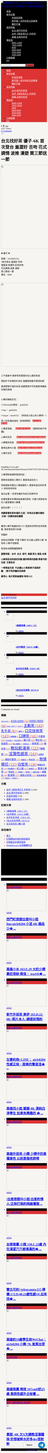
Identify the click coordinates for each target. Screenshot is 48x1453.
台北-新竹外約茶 (19, 31)
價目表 (9, 40)
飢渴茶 (14, 775)
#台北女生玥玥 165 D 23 (27, 690)
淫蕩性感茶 (23, 754)
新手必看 (10, 14)
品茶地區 (10, 27)
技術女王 (27, 744)
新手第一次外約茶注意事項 (24, 21)
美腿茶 (33, 769)
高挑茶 (8, 778)
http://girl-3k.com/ (23, 428)
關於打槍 (16, 24)
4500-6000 (16, 52)
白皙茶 (27, 764)
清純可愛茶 (13, 759)
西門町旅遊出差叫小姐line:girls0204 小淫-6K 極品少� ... (25, 923)
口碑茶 (28, 736)
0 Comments (6, 131)
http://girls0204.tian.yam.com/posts (31, 437)
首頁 (8, 11)
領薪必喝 (37, 772)
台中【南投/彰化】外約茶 (24, 34)
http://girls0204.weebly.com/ (29, 453)
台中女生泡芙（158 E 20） (28, 669)
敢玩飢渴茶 (25, 748)
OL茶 (20, 726)
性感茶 (6, 743)
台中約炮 (10, 740)
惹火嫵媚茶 (18, 744)
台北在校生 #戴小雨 (15, 824)
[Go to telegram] (41, 1445)
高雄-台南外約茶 (19, 37)
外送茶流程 (17, 18)
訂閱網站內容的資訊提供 (18, 839)
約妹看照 (12, 769)
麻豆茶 (15, 778)
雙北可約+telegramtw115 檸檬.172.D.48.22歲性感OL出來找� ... (26, 1294)
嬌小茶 (29, 740)
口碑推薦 (10, 58)
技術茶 (38, 743)
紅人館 (22, 768)
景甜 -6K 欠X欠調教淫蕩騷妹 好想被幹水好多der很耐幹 (25, 1439)
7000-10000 (17, 45)
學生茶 (41, 740)
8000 (14, 47)
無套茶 (24, 760)
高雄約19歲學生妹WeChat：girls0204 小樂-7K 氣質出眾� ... (26, 1344)
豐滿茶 (13, 772)
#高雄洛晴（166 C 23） (27, 625)
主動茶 (33, 726)
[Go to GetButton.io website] (41, 1450)
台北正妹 (18, 740)
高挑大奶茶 (28, 775)
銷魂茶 (21, 772)
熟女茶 (34, 759)
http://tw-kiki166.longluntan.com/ (31, 442)
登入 (8, 836)
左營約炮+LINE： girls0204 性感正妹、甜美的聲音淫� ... (25, 1064)
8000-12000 (17, 43)
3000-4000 (16, 55)
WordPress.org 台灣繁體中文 (19, 845)
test (7, 60)
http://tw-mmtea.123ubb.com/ (30, 448)
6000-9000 (16, 50)
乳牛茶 (9, 731)
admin (21, 631)
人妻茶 (20, 731)
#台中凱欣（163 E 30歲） (28, 647)
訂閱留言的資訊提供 (16, 842)
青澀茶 (28, 772)
